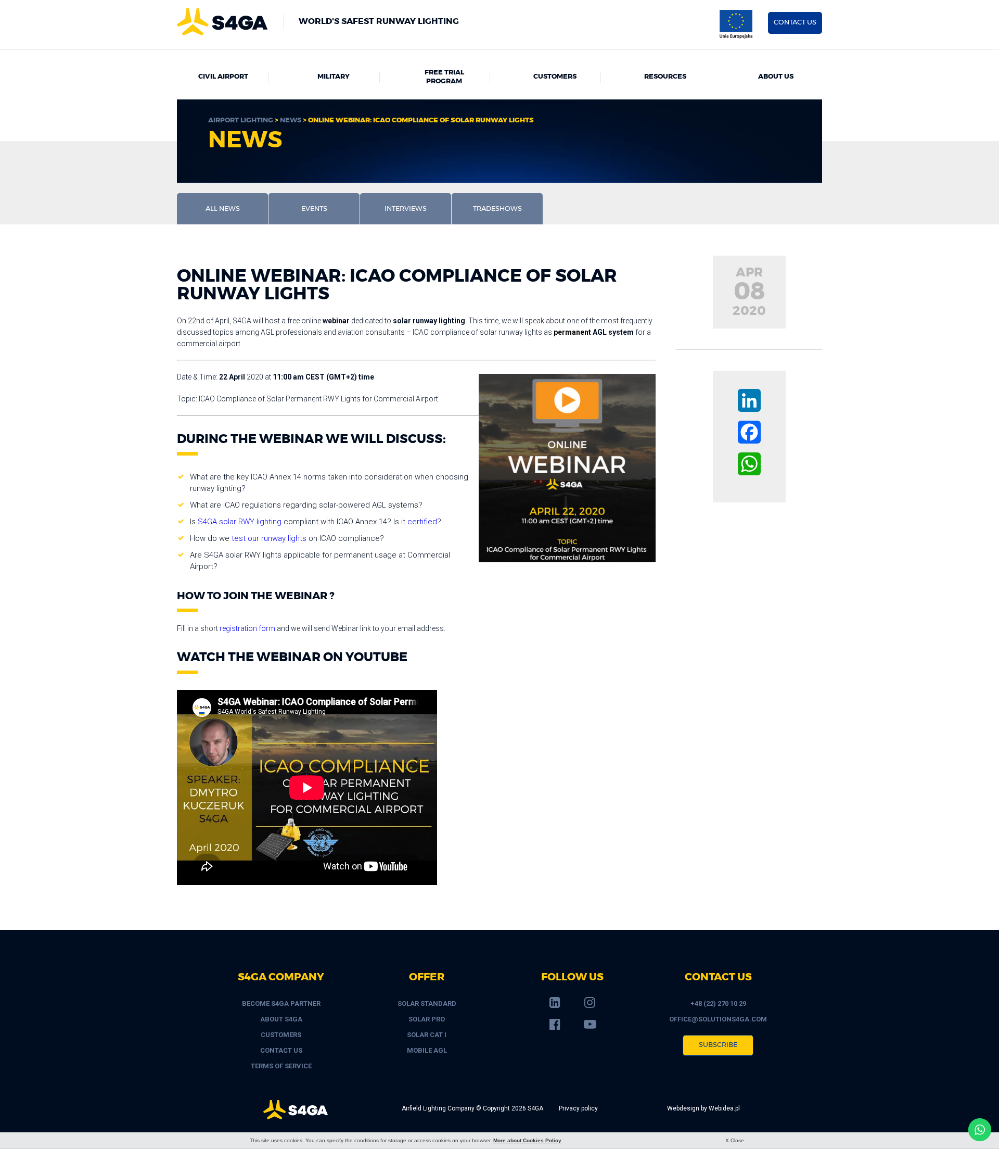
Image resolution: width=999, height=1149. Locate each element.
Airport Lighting (240, 120)
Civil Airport (223, 76)
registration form (247, 628)
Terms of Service (281, 1066)
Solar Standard (427, 1003)
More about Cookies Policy (527, 1140)
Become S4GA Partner (281, 1003)
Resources (665, 76)
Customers (555, 76)
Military (333, 76)
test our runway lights (269, 538)
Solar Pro (426, 1019)
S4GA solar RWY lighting (239, 521)
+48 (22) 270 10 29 (718, 1003)
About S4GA (281, 1019)
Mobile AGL (427, 1050)
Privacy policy (578, 1108)
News (290, 120)
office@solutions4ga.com (718, 1019)
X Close (734, 1140)
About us (775, 76)
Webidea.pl (724, 1108)
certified (422, 521)
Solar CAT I (426, 1035)
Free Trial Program (444, 77)
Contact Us (281, 1050)
